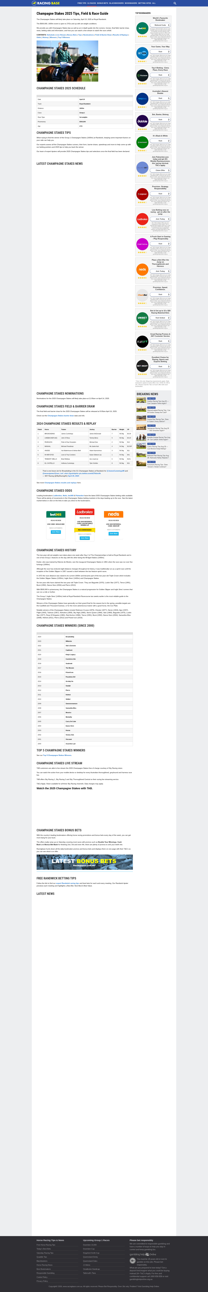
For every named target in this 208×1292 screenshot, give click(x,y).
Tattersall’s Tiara (89, 1273)
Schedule (51, 35)
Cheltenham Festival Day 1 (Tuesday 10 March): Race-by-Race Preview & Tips (69, 993)
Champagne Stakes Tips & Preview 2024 (54, 180)
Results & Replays (120, 35)
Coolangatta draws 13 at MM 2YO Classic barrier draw (59, 318)
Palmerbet (80, 496)
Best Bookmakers (44, 1269)
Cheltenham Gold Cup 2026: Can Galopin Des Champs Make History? (65, 1104)
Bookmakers (131, 3)
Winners (53, 37)
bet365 (71, 496)
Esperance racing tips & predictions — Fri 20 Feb (57, 1187)
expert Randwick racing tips (67, 883)
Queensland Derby (90, 1257)
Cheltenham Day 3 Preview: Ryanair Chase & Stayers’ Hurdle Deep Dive (66, 1021)
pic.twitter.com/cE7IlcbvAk (90, 473)
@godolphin (73, 473)
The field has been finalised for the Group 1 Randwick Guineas (63, 291)
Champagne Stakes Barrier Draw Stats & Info (56, 208)
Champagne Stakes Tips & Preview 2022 (54, 263)
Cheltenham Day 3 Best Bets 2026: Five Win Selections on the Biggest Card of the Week (72, 938)
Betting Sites (144, 3)
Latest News (45, 894)
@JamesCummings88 (115, 471)
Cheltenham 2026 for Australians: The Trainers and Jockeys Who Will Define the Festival (72, 1048)
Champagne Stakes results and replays (61, 483)
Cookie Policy (42, 1277)
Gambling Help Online (150, 1286)
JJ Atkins (86, 1265)
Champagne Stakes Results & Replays (53, 346)
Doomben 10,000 (90, 1245)
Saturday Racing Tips (45, 1253)
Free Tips (82, 3)
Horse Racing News (44, 1265)
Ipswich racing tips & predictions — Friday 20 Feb (57, 1159)
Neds (65, 496)
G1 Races (91, 3)
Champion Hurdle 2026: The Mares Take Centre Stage (59, 1076)
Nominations (88, 35)
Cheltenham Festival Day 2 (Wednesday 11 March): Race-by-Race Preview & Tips (70, 965)
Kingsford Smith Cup (91, 1253)
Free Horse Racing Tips (46, 1245)
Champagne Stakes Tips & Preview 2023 (54, 235)
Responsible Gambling (45, 1273)
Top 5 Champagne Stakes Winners (52, 374)
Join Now (85, 538)
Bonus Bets (102, 3)
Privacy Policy (42, 1281)
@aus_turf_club (61, 473)
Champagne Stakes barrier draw (61, 416)
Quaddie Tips (42, 1257)
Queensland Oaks (90, 1261)
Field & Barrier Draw (103, 35)
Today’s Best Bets (44, 1249)
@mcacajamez (48, 473)
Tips (80, 35)
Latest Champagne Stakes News (60, 163)
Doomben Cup (88, 1249)
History (45, 37)
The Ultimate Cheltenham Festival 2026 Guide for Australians (62, 1132)
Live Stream (61, 35)
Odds (39, 37)
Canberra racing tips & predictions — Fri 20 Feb (57, 1215)
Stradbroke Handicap (91, 1269)
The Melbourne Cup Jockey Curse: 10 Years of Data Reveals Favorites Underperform (71, 910)
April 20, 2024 (73, 476)
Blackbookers (116, 3)
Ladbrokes (57, 496)
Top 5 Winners (64, 37)
